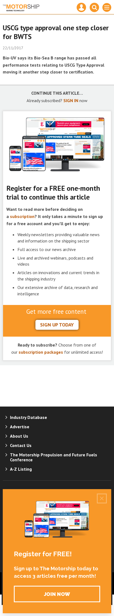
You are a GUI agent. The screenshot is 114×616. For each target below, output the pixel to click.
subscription (22, 216)
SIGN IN (70, 100)
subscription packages (41, 352)
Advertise (19, 426)
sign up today (57, 324)
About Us (19, 436)
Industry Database (28, 417)
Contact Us (21, 445)
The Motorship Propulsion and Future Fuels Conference (53, 457)
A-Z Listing (21, 469)
